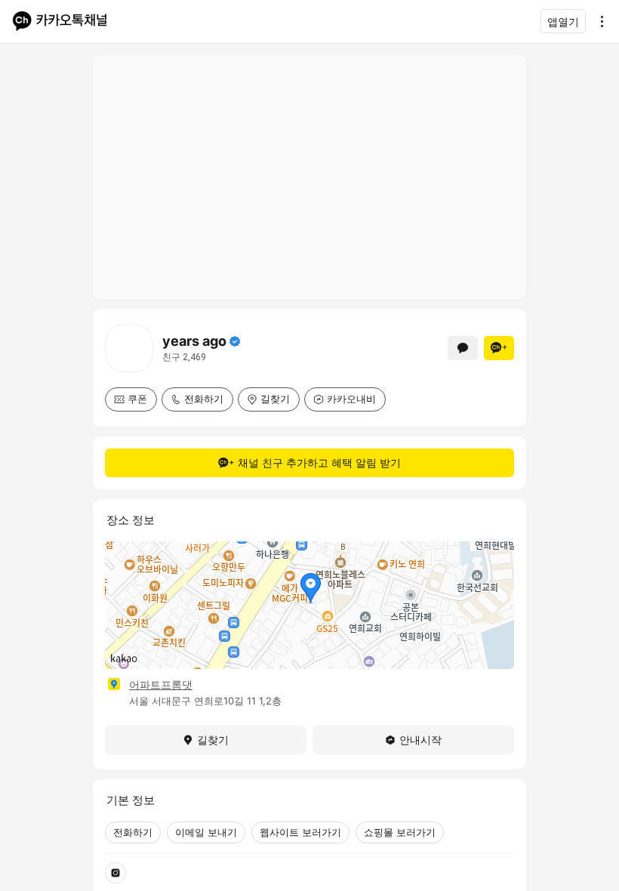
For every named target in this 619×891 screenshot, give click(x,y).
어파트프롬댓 (160, 684)
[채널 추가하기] (499, 348)
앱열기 (563, 21)
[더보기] (598, 21)
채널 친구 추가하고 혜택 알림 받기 (319, 462)
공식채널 (235, 341)
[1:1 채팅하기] (463, 348)
